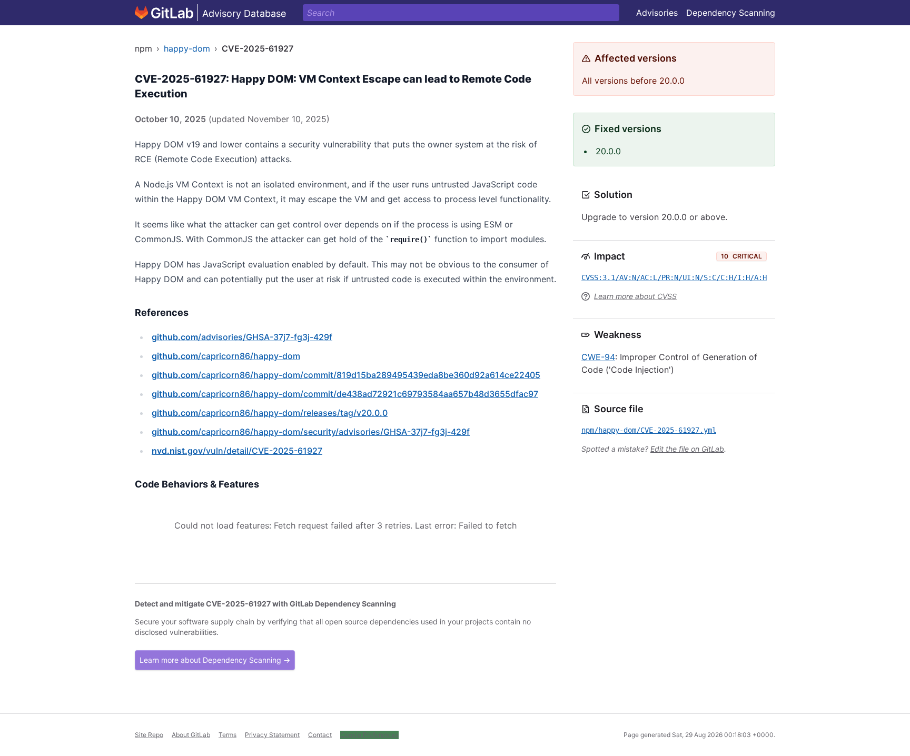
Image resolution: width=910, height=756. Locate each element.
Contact (320, 735)
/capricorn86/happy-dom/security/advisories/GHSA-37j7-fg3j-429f (311, 431)
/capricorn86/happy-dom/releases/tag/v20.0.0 (270, 412)
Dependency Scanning (730, 12)
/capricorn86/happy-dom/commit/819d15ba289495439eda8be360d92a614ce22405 (346, 375)
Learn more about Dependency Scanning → (215, 659)
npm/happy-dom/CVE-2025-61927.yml (648, 430)
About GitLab (191, 735)
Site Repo (149, 735)
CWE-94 (598, 357)
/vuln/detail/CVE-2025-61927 (237, 450)
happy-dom (187, 48)
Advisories (657, 12)
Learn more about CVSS (635, 296)
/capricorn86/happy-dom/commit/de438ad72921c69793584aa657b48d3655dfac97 (345, 394)
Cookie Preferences (369, 735)
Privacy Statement (272, 735)
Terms (227, 735)
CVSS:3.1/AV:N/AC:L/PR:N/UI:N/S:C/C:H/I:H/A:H (674, 277)
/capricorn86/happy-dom (226, 356)
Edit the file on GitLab (687, 448)
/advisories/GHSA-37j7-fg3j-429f (242, 337)
